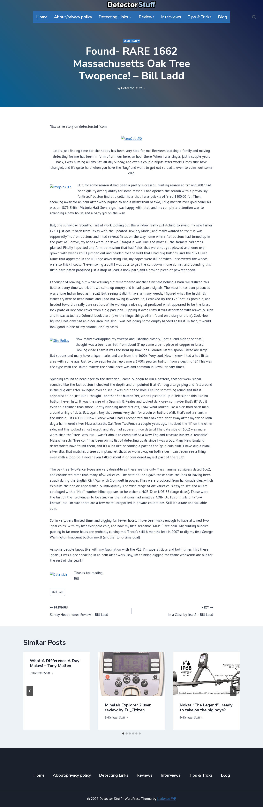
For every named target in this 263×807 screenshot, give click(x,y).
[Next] (233, 691)
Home (41, 17)
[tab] (123, 733)
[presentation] (131, 674)
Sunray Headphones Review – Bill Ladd (79, 611)
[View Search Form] (254, 17)
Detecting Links (113, 775)
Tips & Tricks (199, 17)
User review (131, 40)
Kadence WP (166, 798)
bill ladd (57, 592)
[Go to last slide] (30, 691)
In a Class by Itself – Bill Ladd (190, 611)
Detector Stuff (131, 88)
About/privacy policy (73, 17)
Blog (222, 17)
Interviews (171, 17)
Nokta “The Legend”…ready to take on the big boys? (206, 707)
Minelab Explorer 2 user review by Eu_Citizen (128, 707)
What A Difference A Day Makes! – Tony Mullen (55, 663)
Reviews (147, 17)
